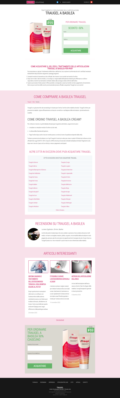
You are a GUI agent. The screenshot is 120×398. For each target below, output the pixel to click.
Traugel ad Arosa (33, 181)
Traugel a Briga (65, 188)
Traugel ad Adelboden (34, 173)
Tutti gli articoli (60, 320)
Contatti (85, 382)
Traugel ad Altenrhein (66, 170)
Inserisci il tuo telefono (33, 353)
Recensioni (43, 382)
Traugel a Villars (65, 206)
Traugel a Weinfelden (34, 199)
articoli (78, 382)
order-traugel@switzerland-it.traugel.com (60, 389)
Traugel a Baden (33, 184)
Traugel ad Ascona (66, 181)
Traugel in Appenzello (66, 173)
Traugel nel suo (33, 195)
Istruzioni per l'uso (62, 382)
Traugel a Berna (33, 166)
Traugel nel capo (65, 192)
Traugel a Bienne (33, 188)
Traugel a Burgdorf (34, 192)
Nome (65, 31)
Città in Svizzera (60, 210)
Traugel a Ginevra (33, 162)
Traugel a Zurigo (65, 162)
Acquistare (76, 50)
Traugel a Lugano (65, 166)
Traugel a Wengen (66, 199)
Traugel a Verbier (33, 203)
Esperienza (52, 382)
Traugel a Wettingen (66, 203)
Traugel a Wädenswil (66, 195)
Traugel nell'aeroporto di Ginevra (37, 170)
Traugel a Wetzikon (34, 206)
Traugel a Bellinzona (66, 184)
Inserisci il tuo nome (32, 344)
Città (72, 382)
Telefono (66, 39)
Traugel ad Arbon (65, 177)
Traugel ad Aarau (33, 177)
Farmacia (35, 382)
